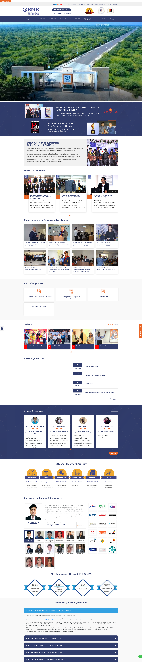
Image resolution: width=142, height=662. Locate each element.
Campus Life (82, 4)
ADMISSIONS (41, 18)
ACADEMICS (52, 18)
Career (96, 4)
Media (88, 4)
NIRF (69, 4)
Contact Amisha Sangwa (59, 431)
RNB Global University (51, 619)
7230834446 (67, 13)
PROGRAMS (62, 18)
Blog (92, 4)
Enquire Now (140, 330)
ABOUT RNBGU (28, 18)
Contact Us (102, 4)
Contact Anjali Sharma (35, 431)
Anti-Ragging (113, 4)
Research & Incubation (87, 18)
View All (114, 399)
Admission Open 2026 (61, 10)
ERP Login (112, 18)
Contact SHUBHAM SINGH (83, 431)
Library (104, 18)
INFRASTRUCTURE (74, 18)
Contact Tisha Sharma (107, 431)
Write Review (114, 411)
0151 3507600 (58, 13)
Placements (74, 4)
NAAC (107, 4)
